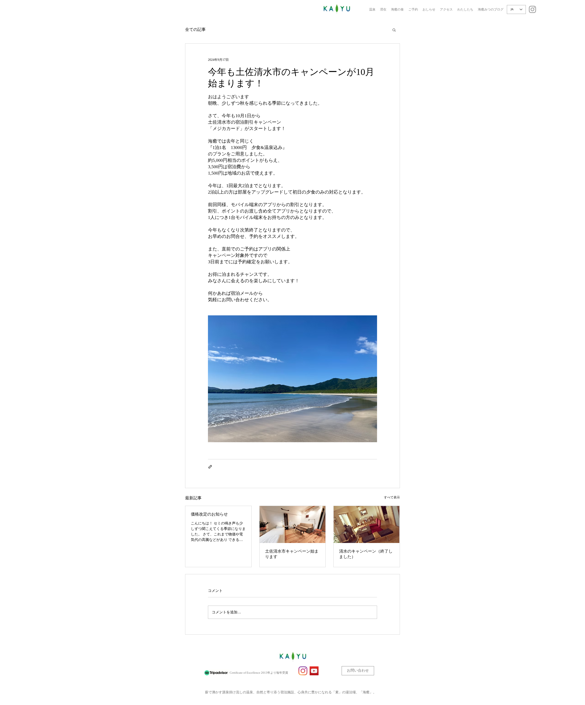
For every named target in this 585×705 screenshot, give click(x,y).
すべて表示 (392, 497)
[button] (394, 30)
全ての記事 (195, 29)
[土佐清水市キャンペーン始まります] (293, 524)
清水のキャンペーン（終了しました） (366, 554)
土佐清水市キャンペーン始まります (292, 554)
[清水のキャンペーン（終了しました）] (367, 524)
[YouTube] (314, 670)
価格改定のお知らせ (209, 514)
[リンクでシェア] (210, 467)
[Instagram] (532, 9)
